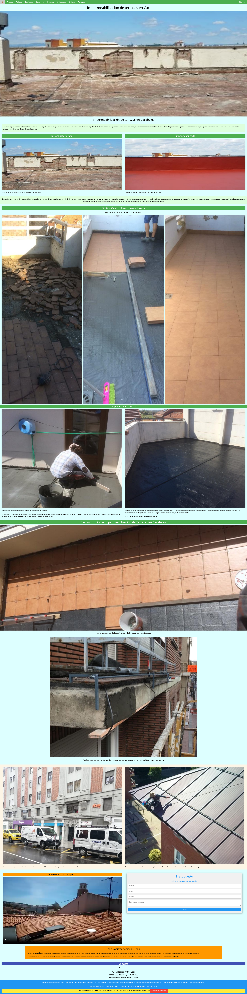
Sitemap (242, 2)
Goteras (72, 2)
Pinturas (19, 2)
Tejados (10, 2)
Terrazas (81, 2)
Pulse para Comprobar (159, 990)
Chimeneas (61, 2)
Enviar (184, 909)
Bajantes (50, 2)
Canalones (40, 2)
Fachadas (29, 2)
